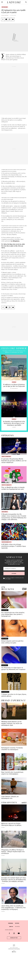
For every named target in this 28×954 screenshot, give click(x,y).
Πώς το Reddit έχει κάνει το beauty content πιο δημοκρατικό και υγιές (13, 488)
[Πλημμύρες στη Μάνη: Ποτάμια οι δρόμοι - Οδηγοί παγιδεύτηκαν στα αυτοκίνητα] (14, 839)
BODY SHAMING (6, 456)
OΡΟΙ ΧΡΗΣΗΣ (17, 926)
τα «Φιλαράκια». (15, 241)
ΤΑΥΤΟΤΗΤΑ (17, 923)
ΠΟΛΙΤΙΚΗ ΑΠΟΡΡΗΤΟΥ (9, 929)
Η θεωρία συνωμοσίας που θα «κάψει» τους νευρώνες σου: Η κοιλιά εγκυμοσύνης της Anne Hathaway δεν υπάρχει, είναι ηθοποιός (13, 516)
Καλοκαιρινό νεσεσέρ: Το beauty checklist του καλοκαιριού (12, 749)
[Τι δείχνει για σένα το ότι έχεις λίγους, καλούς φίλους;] (14, 681)
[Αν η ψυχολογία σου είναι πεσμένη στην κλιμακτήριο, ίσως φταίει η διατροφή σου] (14, 599)
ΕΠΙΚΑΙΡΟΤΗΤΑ (9, 803)
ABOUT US (11, 926)
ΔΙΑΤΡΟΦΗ (5, 610)
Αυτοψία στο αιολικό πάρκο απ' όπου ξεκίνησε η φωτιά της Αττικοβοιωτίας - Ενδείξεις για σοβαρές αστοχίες (13, 879)
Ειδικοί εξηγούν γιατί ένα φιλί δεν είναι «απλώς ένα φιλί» (12, 642)
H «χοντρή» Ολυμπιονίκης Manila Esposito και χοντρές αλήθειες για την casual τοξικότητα (14, 460)
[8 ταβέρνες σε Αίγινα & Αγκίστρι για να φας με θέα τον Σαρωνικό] (14, 367)
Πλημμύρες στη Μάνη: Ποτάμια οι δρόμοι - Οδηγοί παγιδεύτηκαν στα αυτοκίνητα (13, 851)
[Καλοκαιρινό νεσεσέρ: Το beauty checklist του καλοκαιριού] (14, 737)
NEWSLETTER (14, 937)
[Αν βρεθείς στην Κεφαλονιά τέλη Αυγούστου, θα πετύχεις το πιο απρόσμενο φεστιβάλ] (14, 404)
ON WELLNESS (7, 588)
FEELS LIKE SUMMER (14, 348)
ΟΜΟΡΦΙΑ (4, 665)
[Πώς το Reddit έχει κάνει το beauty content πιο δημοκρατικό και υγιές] (14, 474)
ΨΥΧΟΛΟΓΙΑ (5, 692)
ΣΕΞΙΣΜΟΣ (5, 511)
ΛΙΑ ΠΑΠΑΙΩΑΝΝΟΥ (14, 388)
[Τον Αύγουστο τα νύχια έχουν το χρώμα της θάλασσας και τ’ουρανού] (14, 654)
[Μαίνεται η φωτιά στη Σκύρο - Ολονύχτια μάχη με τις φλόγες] (14, 812)
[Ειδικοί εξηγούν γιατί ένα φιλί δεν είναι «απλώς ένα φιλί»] (14, 628)
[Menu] (2, 2)
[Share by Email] (13, 19)
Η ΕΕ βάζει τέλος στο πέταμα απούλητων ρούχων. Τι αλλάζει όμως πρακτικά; (13, 546)
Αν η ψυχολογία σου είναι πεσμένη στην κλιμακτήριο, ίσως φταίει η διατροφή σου (12, 614)
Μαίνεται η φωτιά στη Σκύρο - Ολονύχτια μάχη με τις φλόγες (11, 824)
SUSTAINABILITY (6, 542)
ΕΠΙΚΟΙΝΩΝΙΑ (10, 923)
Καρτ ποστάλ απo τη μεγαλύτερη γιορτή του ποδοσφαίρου (12, 773)
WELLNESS (5, 638)
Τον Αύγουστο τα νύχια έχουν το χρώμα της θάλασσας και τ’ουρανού (13, 668)
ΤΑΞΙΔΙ (14, 419)
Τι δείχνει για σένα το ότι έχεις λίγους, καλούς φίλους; (14, 695)
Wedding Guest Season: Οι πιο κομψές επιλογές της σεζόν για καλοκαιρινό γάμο (11, 723)
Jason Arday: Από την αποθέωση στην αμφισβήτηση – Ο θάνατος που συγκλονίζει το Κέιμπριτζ (13, 907)
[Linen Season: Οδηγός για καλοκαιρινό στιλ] (14, 786)
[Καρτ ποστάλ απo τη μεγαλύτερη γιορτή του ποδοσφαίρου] (14, 761)
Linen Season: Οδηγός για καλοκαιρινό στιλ (10, 797)
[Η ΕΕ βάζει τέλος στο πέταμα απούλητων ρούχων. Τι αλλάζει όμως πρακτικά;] (14, 531)
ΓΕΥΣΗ (14, 382)
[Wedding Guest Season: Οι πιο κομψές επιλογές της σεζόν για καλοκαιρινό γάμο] (14, 711)
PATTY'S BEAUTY (6, 485)
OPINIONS (5, 7)
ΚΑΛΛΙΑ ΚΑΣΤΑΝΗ (4, 15)
